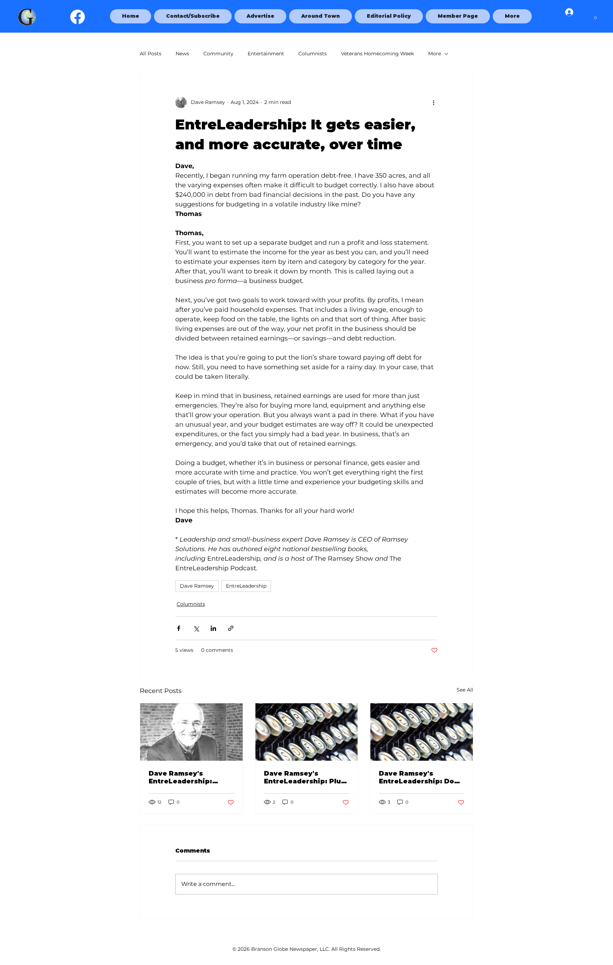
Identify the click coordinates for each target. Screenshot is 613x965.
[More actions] (433, 102)
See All (465, 690)
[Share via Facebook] (178, 628)
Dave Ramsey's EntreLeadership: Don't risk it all (421, 777)
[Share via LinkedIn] (213, 628)
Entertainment (266, 53)
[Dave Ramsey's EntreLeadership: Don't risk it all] (421, 732)
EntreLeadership (246, 586)
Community (218, 53)
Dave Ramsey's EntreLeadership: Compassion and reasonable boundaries (191, 777)
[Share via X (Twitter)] (196, 628)
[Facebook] (77, 17)
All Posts (150, 53)
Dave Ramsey (197, 586)
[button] (512, 16)
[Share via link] (230, 628)
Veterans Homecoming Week (377, 53)
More (434, 53)
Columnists (312, 53)
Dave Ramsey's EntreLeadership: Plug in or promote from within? (305, 777)
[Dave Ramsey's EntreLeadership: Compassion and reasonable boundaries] (191, 732)
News (182, 53)
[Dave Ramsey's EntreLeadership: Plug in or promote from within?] (306, 732)
